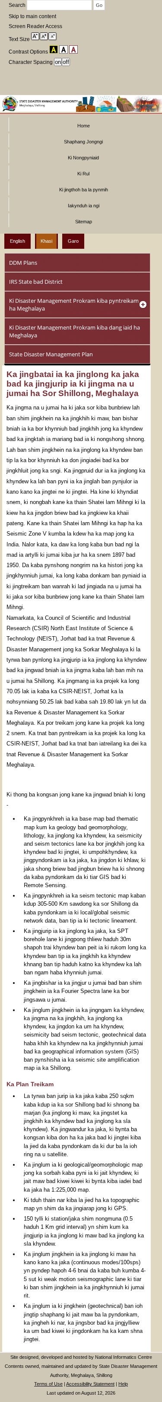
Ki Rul (83, 173)
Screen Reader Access (35, 26)
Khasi (46, 241)
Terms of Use (48, 1383)
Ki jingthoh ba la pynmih (83, 189)
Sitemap (83, 221)
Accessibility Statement (90, 1383)
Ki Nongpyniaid (83, 157)
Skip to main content (32, 16)
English (17, 241)
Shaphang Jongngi (83, 141)
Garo (73, 241)
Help (123, 1383)
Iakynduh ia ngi (83, 205)
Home (83, 125)
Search (18, 5)
